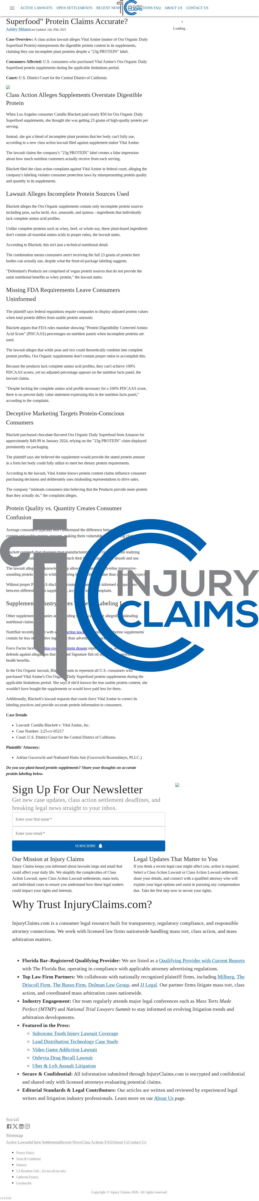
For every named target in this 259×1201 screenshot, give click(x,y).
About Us (173, 8)
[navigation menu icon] (12, 8)
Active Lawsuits (36, 8)
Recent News (108, 8)
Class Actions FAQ (143, 8)
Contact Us (197, 8)
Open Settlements (74, 8)
